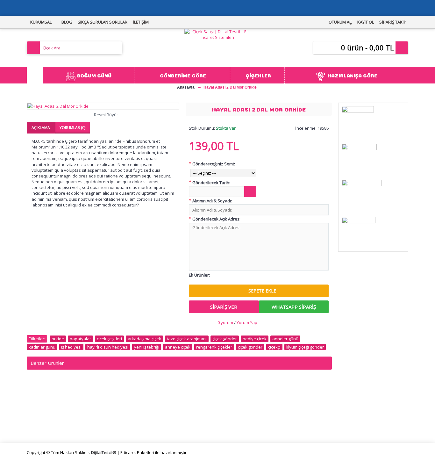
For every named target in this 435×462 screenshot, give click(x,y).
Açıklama (41, 127)
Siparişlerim (231, 405)
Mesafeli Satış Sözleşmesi (150, 397)
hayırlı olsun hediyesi (107, 347)
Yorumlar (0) (72, 127)
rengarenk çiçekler (214, 347)
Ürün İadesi (231, 419)
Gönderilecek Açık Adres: (216, 219)
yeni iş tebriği (146, 347)
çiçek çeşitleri (109, 339)
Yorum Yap (247, 322)
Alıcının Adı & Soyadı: (212, 201)
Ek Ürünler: (199, 275)
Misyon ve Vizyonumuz (52, 405)
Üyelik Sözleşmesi (142, 405)
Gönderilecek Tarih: (211, 182)
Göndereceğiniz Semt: (213, 164)
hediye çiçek (255, 339)
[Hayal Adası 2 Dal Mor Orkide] (103, 106)
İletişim (226, 397)
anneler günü (285, 339)
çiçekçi (274, 347)
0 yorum (225, 322)
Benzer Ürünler (47, 363)
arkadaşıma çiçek (144, 339)
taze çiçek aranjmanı (187, 339)
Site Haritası (231, 412)
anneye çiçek (177, 347)
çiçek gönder (224, 339)
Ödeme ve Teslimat (144, 412)
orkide (58, 339)
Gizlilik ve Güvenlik (142, 419)
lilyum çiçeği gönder (305, 347)
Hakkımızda (40, 397)
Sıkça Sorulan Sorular (50, 412)
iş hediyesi (71, 347)
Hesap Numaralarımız (51, 419)
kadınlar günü (42, 347)
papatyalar (80, 339)
